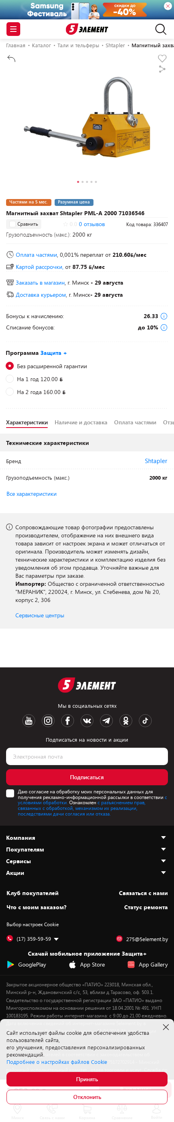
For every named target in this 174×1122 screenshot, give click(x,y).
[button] (78, 183)
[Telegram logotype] (106, 720)
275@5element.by (147, 939)
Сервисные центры (39, 615)
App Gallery (153, 964)
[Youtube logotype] (28, 720)
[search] (159, 29)
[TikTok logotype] (145, 720)
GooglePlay (32, 964)
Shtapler (156, 461)
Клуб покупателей (32, 893)
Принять (87, 1079)
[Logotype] (87, 29)
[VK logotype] (87, 720)
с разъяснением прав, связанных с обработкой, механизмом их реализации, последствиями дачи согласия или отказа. (82, 808)
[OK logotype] (125, 720)
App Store (92, 964)
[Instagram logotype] (48, 720)
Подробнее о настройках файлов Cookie (56, 1061)
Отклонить (87, 1097)
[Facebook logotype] (67, 720)
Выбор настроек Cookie (32, 924)
